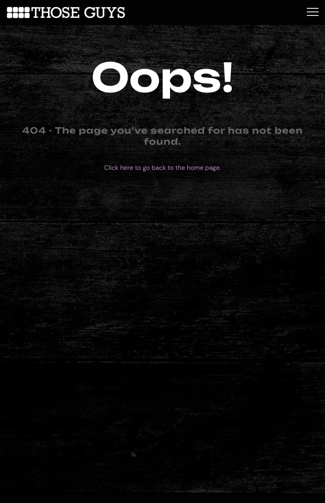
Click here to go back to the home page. (162, 167)
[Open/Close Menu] (313, 12)
